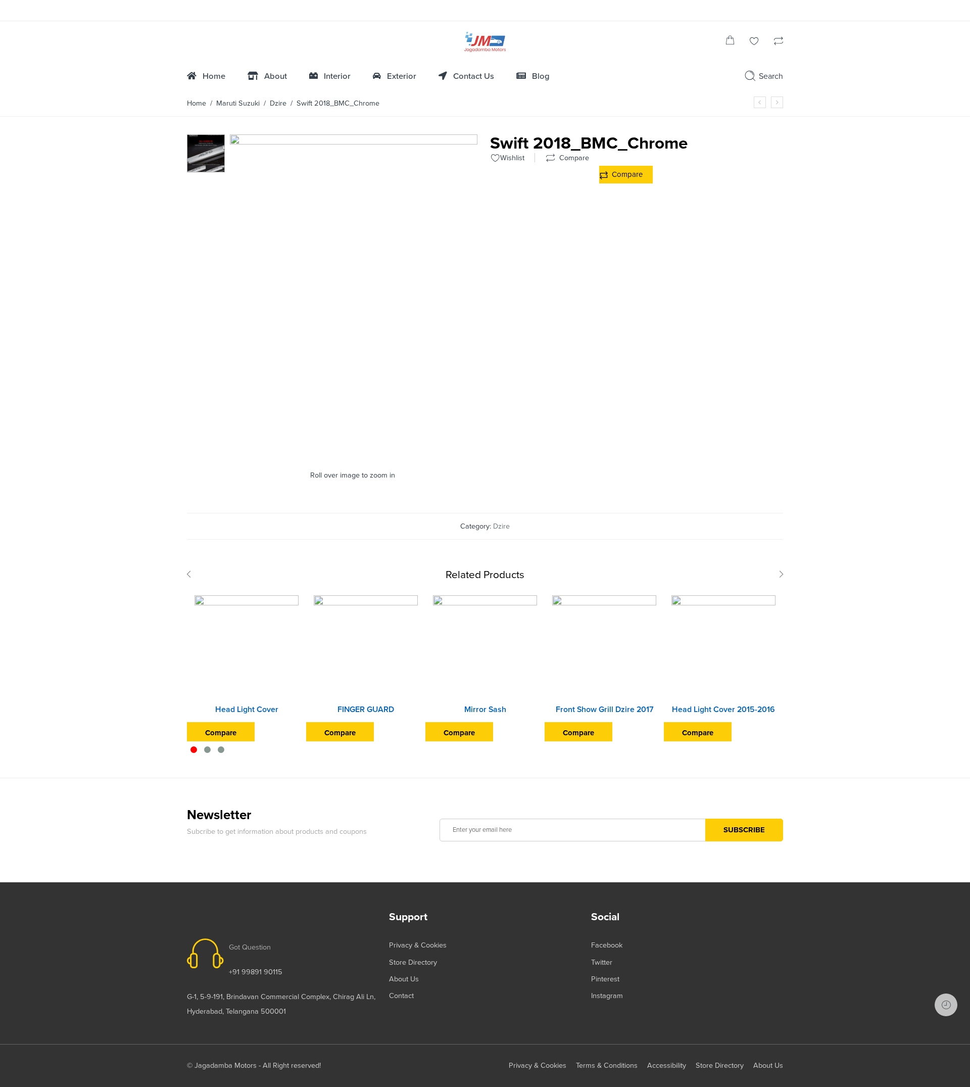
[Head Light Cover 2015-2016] (723, 647)
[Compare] (778, 42)
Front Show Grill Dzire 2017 (604, 709)
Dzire (278, 103)
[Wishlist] (754, 42)
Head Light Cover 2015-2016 (723, 709)
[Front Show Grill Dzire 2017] (604, 647)
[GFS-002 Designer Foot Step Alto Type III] (205, 153)
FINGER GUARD (365, 709)
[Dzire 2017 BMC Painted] (777, 102)
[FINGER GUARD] (366, 647)
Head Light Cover (246, 709)
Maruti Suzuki (238, 103)
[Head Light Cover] (247, 647)
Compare (627, 174)
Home (196, 103)
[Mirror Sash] (485, 647)
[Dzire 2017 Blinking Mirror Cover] (760, 102)
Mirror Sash (485, 709)
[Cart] (730, 42)
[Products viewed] (946, 1005)
